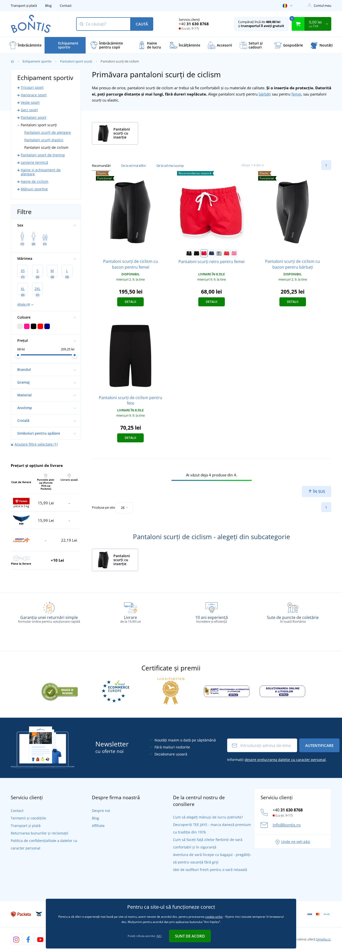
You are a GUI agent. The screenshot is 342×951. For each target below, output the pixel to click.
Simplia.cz (323, 939)
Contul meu (322, 5)
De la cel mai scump (170, 165)
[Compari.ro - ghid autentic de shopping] (59, 690)
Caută (142, 24)
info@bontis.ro (287, 825)
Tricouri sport (32, 87)
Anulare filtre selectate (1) (36, 444)
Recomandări (101, 165)
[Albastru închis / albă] (211, 253)
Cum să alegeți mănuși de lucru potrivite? (208, 817)
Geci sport (29, 110)
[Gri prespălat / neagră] (219, 253)
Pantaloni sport (33, 117)
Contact (66, 5)
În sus (318, 491)
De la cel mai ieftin (133, 165)
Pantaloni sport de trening (43, 155)
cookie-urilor (214, 916)
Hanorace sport (34, 95)
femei (296, 94)
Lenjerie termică (34, 162)
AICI (158, 936)
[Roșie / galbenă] (226, 253)
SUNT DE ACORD (190, 935)
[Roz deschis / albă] (234, 253)
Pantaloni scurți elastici (43, 140)
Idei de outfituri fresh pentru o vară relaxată (210, 869)
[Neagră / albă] (189, 253)
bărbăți (265, 94)
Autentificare (319, 745)
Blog (48, 5)
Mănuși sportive (34, 189)
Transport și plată (24, 5)
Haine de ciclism (34, 181)
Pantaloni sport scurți (76, 61)
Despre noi (101, 810)
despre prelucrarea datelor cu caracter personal (285, 759)
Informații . (277, 759)
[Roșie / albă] (204, 253)
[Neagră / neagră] (196, 253)
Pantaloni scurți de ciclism (46, 147)
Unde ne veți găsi (295, 841)
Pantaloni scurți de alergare (47, 132)
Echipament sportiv (37, 61)
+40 (194, 23)
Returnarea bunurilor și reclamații (39, 833)
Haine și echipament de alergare (41, 172)
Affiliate (98, 825)
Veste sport (30, 102)
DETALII (130, 302)
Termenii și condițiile (28, 818)
